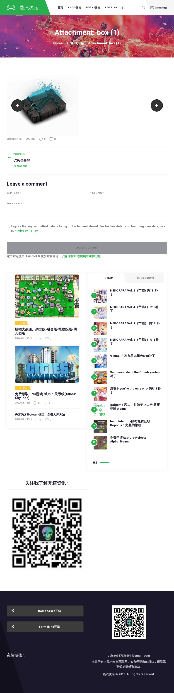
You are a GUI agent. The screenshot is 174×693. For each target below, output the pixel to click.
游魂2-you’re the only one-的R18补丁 (135, 390)
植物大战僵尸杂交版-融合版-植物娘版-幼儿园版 (46, 331)
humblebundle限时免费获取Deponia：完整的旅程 (130, 423)
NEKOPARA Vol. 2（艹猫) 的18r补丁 (134, 292)
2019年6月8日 (14, 139)
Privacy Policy (27, 230)
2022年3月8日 (23, 402)
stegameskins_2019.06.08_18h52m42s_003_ (16, 105)
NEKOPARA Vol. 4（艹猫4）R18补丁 (134, 309)
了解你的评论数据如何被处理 (80, 256)
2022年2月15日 (23, 419)
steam (24, 388)
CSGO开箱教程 (145, 278)
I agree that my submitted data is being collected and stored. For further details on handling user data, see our (88, 228)
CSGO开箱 (75, 43)
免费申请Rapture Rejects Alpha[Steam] (128, 439)
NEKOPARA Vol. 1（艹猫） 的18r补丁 (135, 325)
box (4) (161, 105)
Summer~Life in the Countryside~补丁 (135, 374)
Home (58, 43)
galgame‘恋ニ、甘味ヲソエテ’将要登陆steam (135, 406)
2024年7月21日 (23, 338)
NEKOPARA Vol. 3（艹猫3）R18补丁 (134, 341)
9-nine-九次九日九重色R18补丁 (132, 356)
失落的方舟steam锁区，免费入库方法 (40, 414)
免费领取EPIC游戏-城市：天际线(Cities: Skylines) (45, 396)
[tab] (109, 278)
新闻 (22, 323)
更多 (95, 462)
